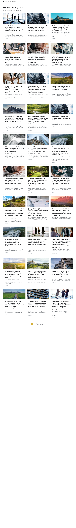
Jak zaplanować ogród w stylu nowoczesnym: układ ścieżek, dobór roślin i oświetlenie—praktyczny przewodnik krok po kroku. (13, 274)
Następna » (42, 324)
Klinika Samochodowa (10, 2)
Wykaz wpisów (62, 1)
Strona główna (70, 1)
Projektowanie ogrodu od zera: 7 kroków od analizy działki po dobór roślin (61, 118)
